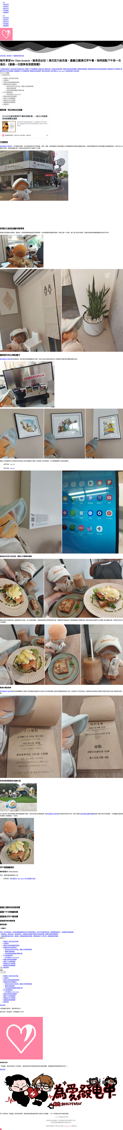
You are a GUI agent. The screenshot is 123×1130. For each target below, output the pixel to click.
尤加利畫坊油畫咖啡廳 (86, 814)
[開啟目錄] (1, 968)
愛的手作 (6, 8)
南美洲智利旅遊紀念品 (17, 69)
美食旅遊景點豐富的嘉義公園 (15, 90)
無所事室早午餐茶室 (6, 146)
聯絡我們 (6, 12)
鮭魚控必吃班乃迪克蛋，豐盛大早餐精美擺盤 (20, 86)
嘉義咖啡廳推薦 (82, 69)
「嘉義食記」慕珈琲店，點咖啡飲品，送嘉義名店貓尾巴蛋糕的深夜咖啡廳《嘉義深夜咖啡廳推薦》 (29, 934)
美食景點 (76, 71)
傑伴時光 (6, 6)
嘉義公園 (41, 69)
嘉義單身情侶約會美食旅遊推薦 (97, 69)
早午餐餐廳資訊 (8, 92)
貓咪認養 (6, 104)
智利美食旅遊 (46, 71)
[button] (22, 654)
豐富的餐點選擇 (11, 88)
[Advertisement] (61, 213)
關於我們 (2, 1069)
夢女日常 (6, 4)
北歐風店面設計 (5, 69)
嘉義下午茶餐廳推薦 (31, 69)
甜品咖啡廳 (69, 71)
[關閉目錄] (4, 972)
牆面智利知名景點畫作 (10, 84)
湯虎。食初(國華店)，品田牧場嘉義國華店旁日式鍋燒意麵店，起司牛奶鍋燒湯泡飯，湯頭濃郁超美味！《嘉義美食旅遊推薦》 (37, 932)
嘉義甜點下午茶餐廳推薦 (21, 71)
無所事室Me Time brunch (58, 71)
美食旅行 (9, 55)
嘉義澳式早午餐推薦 (114, 69)
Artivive (12, 468)
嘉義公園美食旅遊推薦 (70, 69)
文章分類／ (3, 55)
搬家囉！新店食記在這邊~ (11, 78)
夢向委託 (6, 10)
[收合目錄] (4, 938)
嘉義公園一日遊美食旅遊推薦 (53, 69)
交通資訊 (6, 80)
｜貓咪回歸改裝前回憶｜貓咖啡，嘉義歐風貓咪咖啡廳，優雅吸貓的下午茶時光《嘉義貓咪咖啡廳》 (29, 936)
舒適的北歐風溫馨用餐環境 (11, 82)
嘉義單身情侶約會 (18, 55)
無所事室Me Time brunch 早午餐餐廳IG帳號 (22, 878)
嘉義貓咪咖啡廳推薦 (9, 102)
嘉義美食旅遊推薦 (35, 71)
